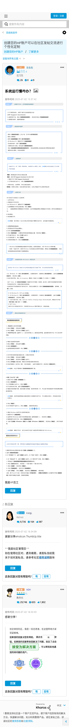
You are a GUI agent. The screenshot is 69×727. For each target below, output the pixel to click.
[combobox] (34, 24)
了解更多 (34, 51)
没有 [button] (46, 576)
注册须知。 (29, 721)
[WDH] (10, 592)
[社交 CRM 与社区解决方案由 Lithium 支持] (43, 706)
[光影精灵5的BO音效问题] (24, 58)
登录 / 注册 (58, 15)
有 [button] (36, 576)
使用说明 (44, 557)
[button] (62, 67)
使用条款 (16, 721)
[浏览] (5, 16)
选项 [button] (64, 32)
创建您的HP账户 (13, 51)
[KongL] (10, 516)
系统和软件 (11, 32)
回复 (13, 490)
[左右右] (10, 70)
